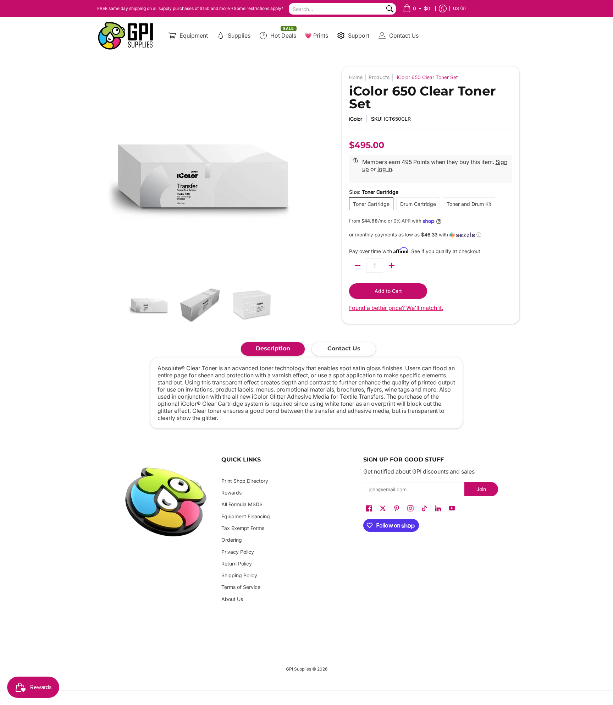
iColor (355, 119)
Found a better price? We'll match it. (396, 307)
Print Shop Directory (244, 481)
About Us (232, 599)
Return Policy (236, 564)
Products (379, 77)
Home (356, 77)
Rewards (231, 493)
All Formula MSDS (242, 504)
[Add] (391, 265)
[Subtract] (357, 265)
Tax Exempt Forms (242, 528)
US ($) (459, 8)
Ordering (231, 540)
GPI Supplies (298, 669)
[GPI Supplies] (127, 35)
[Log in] (443, 8)
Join (481, 489)
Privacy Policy (237, 552)
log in (384, 169)
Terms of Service (240, 587)
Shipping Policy (239, 575)
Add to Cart (388, 291)
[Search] (390, 9)
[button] (430, 234)
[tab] (273, 349)
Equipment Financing (245, 516)
